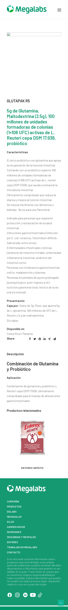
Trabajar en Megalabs (22, 547)
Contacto (13, 552)
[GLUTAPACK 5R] (34, 35)
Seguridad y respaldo (21, 537)
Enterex (12, 542)
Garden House (16, 526)
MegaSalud (14, 516)
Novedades (14, 531)
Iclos (10, 521)
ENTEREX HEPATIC (32, 467)
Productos (14, 506)
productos (13, 562)
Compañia (13, 501)
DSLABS (12, 511)
